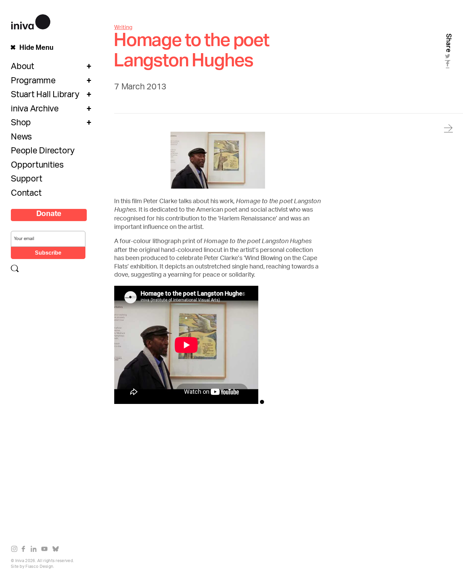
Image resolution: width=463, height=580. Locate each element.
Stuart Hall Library (45, 96)
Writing (123, 28)
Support (26, 180)
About (22, 68)
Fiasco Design (39, 566)
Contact (26, 194)
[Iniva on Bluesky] (57, 550)
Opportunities (37, 166)
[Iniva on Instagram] (16, 550)
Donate (49, 215)
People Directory (43, 152)
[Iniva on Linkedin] (35, 550)
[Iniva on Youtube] (46, 550)
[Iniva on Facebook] (25, 550)
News (21, 138)
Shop (21, 124)
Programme (33, 82)
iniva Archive (35, 110)
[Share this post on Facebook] (448, 66)
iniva (31, 20)
